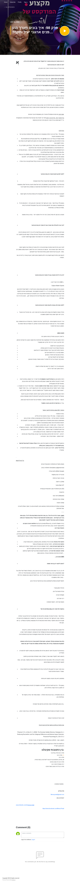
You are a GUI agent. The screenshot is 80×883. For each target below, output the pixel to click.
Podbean (13, 879)
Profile (19, 2)
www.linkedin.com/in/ (22, 805)
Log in (33, 839)
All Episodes (10, 7)
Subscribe (12, 2)
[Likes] (11, 38)
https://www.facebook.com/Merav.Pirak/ (53, 808)
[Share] (27, 38)
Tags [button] (25, 2)
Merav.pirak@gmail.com (57, 794)
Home (5, 2)
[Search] (30, 2)
